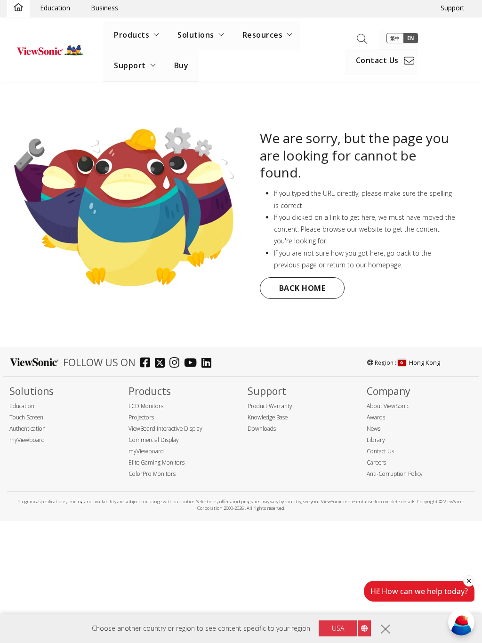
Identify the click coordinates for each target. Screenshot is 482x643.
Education (55, 7)
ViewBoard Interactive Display (165, 429)
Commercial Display (154, 440)
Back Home (302, 288)
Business (104, 7)
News (373, 429)
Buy (181, 65)
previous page (295, 264)
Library (376, 440)
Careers (376, 462)
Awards (376, 417)
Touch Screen (26, 417)
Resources (262, 35)
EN (410, 38)
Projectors (141, 417)
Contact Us (377, 60)
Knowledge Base (268, 417)
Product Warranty (270, 406)
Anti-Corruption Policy (395, 474)
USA (338, 628)
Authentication (27, 429)
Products (131, 35)
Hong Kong (424, 362)
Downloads (262, 429)
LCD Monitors (146, 406)
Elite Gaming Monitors (157, 462)
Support (453, 7)
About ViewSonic (388, 406)
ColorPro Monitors (152, 474)
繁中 (395, 38)
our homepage (378, 264)
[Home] (18, 8)
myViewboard (27, 440)
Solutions (195, 35)
